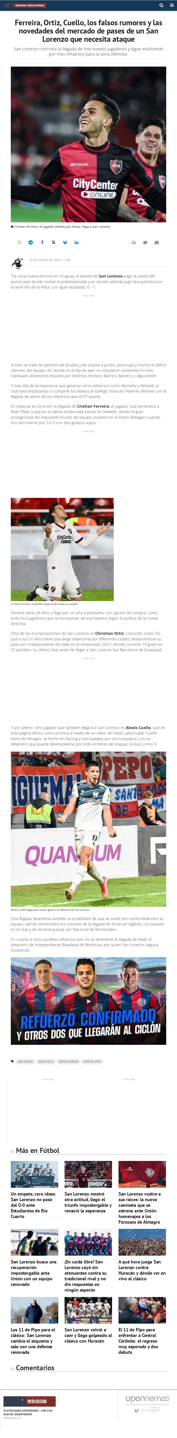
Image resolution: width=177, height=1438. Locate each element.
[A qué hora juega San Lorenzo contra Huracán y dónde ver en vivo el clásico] (142, 1242)
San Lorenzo (25, 1061)
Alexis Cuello (46, 1061)
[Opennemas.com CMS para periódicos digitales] (147, 1404)
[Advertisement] (88, 327)
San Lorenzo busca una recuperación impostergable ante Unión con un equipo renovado (34, 1272)
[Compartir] (19, 242)
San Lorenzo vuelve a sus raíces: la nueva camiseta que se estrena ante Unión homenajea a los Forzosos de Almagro (140, 1208)
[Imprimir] (134, 242)
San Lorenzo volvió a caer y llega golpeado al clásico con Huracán (88, 1335)
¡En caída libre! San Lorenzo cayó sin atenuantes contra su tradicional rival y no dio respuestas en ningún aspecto (86, 1275)
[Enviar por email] (157, 242)
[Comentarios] (145, 242)
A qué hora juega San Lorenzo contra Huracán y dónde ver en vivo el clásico (142, 1270)
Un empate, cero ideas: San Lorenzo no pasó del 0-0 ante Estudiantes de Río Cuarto (33, 1205)
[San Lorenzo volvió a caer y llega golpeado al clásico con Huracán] (88, 1310)
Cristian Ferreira (68, 1061)
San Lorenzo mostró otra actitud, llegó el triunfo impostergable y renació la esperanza (88, 1202)
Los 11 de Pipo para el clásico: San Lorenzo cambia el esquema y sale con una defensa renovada (33, 1340)
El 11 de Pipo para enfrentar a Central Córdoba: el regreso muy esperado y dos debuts (138, 1340)
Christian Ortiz (92, 1061)
